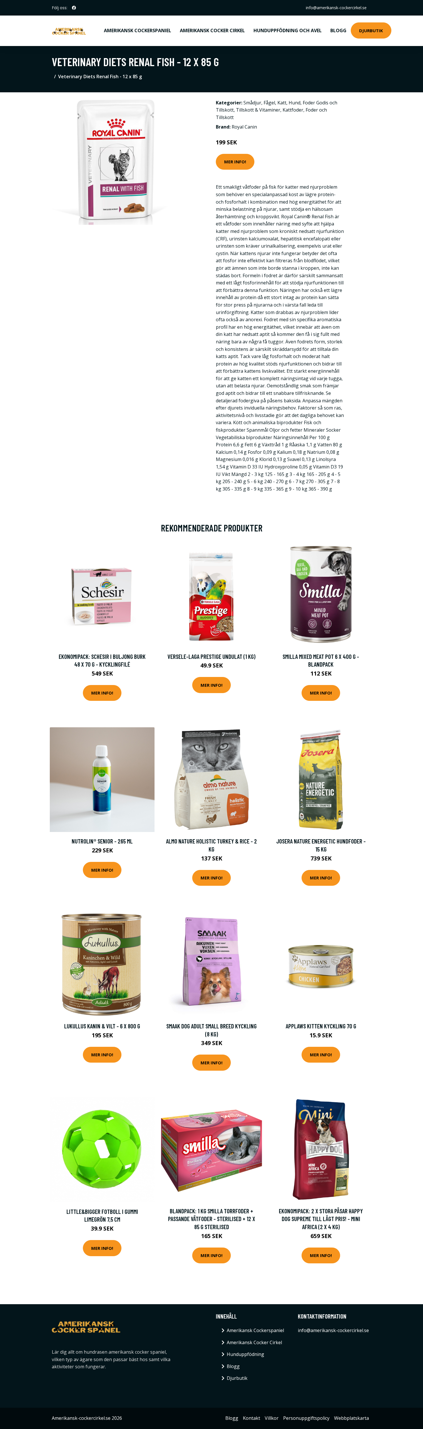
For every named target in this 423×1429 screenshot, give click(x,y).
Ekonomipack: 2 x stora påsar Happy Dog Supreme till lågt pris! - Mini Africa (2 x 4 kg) (321, 1218)
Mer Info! (235, 161)
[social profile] (74, 7)
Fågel (269, 103)
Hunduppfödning (245, 1354)
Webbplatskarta (351, 1418)
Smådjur (252, 103)
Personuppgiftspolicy (306, 1418)
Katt (281, 103)
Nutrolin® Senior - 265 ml (102, 841)
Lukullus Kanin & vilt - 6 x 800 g (102, 1026)
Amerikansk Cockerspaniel (137, 30)
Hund (294, 103)
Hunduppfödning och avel (288, 30)
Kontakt (251, 1418)
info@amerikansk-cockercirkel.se (336, 7)
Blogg (338, 30)
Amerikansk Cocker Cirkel (212, 30)
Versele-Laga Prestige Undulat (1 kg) (211, 656)
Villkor (272, 1418)
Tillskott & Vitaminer (258, 110)
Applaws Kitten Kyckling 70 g (321, 1026)
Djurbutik (371, 30)
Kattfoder (293, 110)
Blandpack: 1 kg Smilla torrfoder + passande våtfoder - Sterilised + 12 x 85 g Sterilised (211, 1218)
